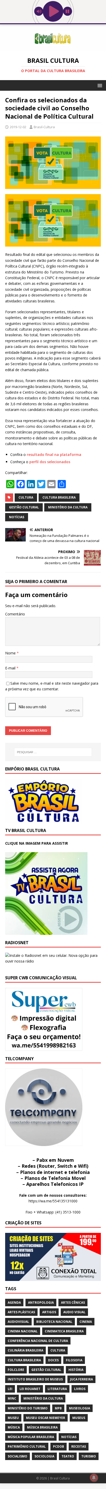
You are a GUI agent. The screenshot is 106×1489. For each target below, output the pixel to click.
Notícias (16, 517)
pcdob (58, 1446)
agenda (14, 1302)
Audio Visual (74, 1312)
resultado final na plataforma (54, 454)
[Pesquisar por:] (53, 752)
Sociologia (44, 1456)
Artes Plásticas (21, 1312)
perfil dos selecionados (49, 461)
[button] (99, 85)
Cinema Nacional (23, 1331)
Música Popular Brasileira (31, 1437)
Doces (53, 1360)
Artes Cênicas (73, 1302)
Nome (11, 653)
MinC (12, 1398)
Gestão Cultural (24, 507)
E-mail (10, 668)
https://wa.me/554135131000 (53, 1200)
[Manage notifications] (94, 1477)
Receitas (78, 1446)
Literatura (57, 1389)
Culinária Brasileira (25, 1350)
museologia (79, 1408)
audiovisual (18, 1321)
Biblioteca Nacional (54, 1321)
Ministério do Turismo (28, 1408)
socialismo (17, 1456)
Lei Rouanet (30, 1389)
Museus (78, 1418)
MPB (58, 1408)
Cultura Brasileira (59, 497)
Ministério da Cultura (67, 507)
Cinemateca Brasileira (64, 1331)
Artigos (49, 1312)
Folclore (16, 1370)
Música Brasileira (42, 1427)
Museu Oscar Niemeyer (45, 1418)
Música (14, 1427)
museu (13, 1418)
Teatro (67, 1456)
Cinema (86, 1321)
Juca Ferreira (81, 1379)
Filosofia (74, 1360)
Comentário (15, 614)
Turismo (88, 1456)
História (75, 1370)
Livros (79, 1389)
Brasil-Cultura (44, 127)
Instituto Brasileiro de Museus (35, 1379)
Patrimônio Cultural (27, 1446)
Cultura (26, 497)
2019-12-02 (18, 127)
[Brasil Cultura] (53, 47)
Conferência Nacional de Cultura (38, 1341)
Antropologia (41, 1302)
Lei (10, 1389)
